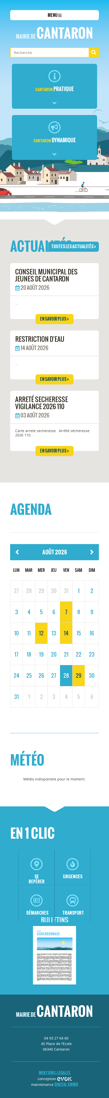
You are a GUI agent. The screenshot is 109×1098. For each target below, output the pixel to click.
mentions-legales (54, 1073)
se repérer (37, 879)
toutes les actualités (72, 246)
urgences (72, 876)
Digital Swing (66, 1084)
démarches (37, 913)
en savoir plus (53, 319)
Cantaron (54, 33)
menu (53, 15)
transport (73, 913)
